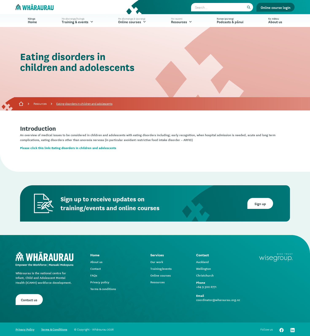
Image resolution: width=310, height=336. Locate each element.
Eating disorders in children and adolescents (84, 103)
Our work (156, 262)
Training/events (161, 268)
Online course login (275, 7)
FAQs (93, 275)
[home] (35, 7)
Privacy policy (99, 282)
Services (157, 254)
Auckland (202, 262)
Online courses (160, 275)
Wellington (203, 268)
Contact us (29, 299)
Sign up (260, 203)
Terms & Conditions (54, 329)
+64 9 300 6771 (206, 287)
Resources (40, 103)
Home (32, 20)
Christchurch (205, 275)
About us (96, 262)
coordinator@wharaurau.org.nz (218, 300)
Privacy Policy (25, 329)
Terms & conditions (103, 289)
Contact (95, 268)
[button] (78, 20)
